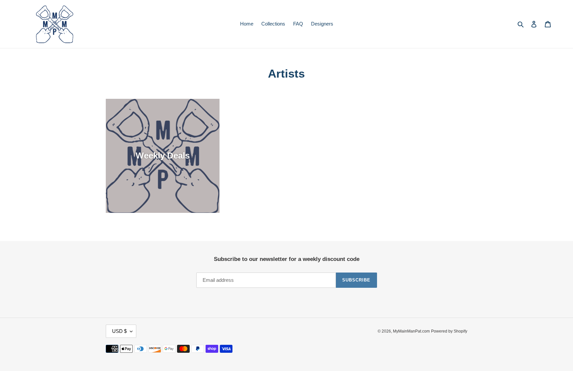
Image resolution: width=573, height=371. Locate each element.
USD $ (119, 331)
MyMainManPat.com (411, 331)
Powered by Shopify (449, 331)
